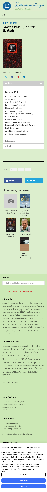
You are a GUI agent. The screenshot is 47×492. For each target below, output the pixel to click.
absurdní (5, 303)
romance (26, 365)
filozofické (14, 353)
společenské (7, 372)
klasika (24, 311)
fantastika (40, 306)
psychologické (8, 365)
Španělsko (12, 334)
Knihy (5, 23)
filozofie (20, 353)
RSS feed (5, 410)
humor (13, 170)
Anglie (24, 303)
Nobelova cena (8, 359)
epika (39, 350)
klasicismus (15, 312)
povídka (23, 362)
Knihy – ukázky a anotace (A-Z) (14, 404)
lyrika (28, 356)
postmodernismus (10, 362)
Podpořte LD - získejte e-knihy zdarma (17, 291)
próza (21, 170)
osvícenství (40, 318)
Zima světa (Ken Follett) (11, 235)
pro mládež (30, 362)
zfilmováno (27, 330)
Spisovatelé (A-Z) (9, 407)
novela (18, 359)
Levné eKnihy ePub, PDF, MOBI (14, 402)
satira (15, 368)
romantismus (26, 324)
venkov (24, 327)
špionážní (6, 375)
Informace (10, 140)
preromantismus (10, 321)
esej (42, 350)
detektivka (33, 346)
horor (4, 356)
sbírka (22, 368)
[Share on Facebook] (12, 77)
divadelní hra (6, 350)
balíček (35, 303)
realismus (24, 321)
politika (38, 359)
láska (40, 313)
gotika (24, 308)
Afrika (11, 303)
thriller (17, 371)
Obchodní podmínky (10, 423)
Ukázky (13, 23)
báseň (23, 346)
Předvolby (23, 474)
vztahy (4, 331)
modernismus (36, 355)
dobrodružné (17, 349)
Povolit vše (23, 486)
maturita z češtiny (12, 315)
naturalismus (7, 318)
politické (32, 359)
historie (38, 353)
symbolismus (16, 327)
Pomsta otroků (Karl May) (11, 211)
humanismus (34, 309)
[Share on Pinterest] (18, 77)
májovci (35, 316)
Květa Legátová (25, 234)
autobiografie (11, 346)
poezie (25, 358)
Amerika (17, 303)
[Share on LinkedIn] (24, 77)
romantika (15, 324)
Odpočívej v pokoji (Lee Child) (24, 212)
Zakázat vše (24, 480)
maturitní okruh (28, 316)
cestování (5, 306)
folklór (9, 308)
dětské (34, 349)
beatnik (40, 303)
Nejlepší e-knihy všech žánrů (13, 382)
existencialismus (30, 306)
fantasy (6, 352)
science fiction (34, 368)
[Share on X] (6, 77)
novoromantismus (19, 318)
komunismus (34, 312)
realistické (34, 321)
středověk (6, 327)
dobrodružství (15, 306)
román (27, 170)
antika (29, 303)
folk (3, 309)
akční (4, 347)
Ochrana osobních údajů (11, 426)
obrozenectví (31, 318)
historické (29, 352)
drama (28, 349)
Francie (17, 309)
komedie (17, 356)
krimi (23, 355)
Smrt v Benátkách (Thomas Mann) (25, 255)
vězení (15, 331)
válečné (24, 372)
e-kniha (9, 146)
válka (10, 330)
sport (36, 324)
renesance (7, 324)
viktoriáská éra (36, 327)
